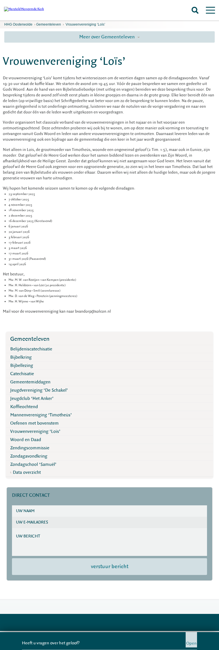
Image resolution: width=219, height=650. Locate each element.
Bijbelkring (21, 357)
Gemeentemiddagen (30, 382)
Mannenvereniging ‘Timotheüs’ (41, 415)
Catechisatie (22, 374)
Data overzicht (27, 472)
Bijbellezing (21, 365)
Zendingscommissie (29, 448)
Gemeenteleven (48, 24)
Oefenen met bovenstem (34, 423)
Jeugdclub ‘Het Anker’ (32, 398)
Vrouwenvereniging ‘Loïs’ (85, 24)
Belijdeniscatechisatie (31, 349)
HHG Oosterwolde (18, 24)
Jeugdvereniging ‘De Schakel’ (39, 390)
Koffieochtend (24, 407)
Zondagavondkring (28, 456)
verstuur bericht (109, 566)
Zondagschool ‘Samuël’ (33, 464)
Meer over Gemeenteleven (107, 37)
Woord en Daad (25, 440)
